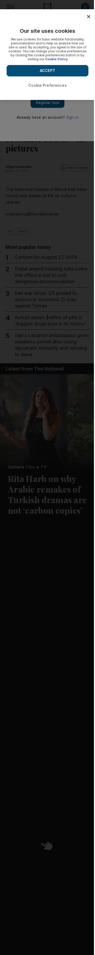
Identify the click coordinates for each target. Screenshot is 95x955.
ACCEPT (47, 70)
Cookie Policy (56, 59)
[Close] (88, 16)
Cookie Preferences (47, 85)
